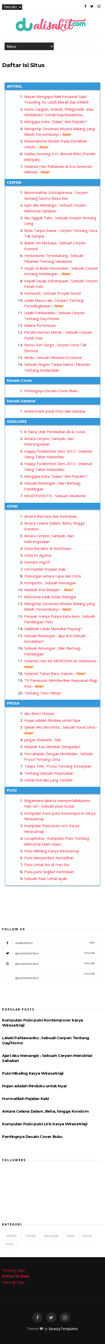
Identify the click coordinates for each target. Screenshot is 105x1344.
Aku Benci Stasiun (39, 713)
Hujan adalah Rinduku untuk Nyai (52, 720)
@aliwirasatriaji (55, 953)
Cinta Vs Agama (37, 555)
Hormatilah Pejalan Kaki (44, 569)
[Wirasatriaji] (85, 6)
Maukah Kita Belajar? (42, 589)
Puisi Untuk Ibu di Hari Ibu (46, 864)
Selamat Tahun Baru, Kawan (48, 673)
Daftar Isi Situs (16, 1276)
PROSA (13, 703)
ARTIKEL (14, 86)
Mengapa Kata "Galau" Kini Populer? (55, 121)
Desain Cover (19, 380)
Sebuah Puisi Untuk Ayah (45, 878)
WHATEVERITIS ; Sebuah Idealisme (55, 495)
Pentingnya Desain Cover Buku (51, 390)
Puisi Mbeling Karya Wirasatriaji (51, 850)
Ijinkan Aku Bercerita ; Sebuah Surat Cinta (59, 727)
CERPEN (14, 182)
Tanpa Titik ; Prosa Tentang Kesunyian (57, 766)
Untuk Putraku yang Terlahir (48, 780)
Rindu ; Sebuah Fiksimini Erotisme (53, 357)
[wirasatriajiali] (37, 1317)
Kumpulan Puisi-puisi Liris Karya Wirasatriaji (44, 1123)
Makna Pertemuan (40, 325)
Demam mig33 (37, 562)
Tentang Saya (13, 1270)
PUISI (12, 790)
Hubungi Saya (13, 1282)
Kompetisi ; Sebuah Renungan (50, 582)
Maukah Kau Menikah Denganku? (52, 746)
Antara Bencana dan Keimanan (50, 516)
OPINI (12, 506)
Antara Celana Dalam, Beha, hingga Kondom (45, 1111)
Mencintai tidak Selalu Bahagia (50, 596)
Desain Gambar (21, 400)
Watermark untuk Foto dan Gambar (55, 411)
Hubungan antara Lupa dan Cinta (52, 575)
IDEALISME (17, 421)
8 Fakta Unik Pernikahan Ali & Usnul (54, 431)
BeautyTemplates (63, 1328)
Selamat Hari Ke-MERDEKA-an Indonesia (60, 660)
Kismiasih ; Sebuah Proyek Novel (52, 293)
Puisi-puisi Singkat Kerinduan (49, 871)
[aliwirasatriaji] (92, 6)
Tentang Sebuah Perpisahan (48, 773)
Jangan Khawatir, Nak (42, 739)
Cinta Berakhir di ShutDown (47, 548)
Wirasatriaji (55, 943)
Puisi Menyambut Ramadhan (49, 857)
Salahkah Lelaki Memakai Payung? (53, 628)
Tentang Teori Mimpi (42, 692)
